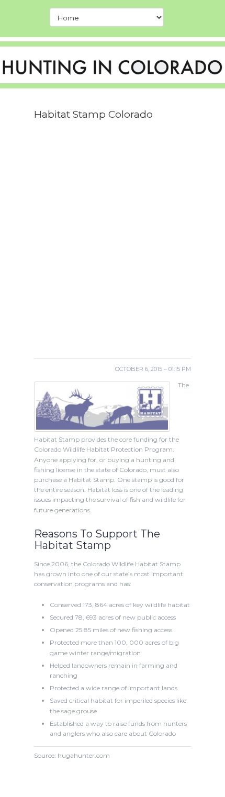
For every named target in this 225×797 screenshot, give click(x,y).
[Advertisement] (112, 243)
